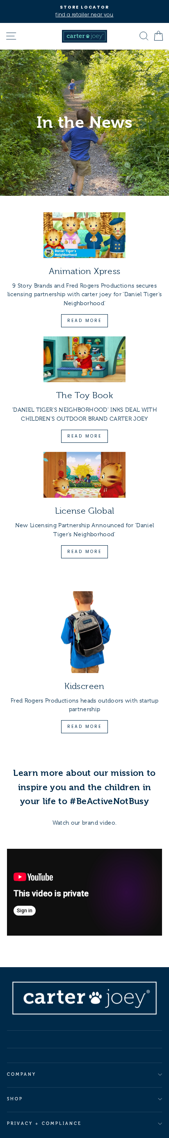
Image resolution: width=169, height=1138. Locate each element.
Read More (84, 320)
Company (21, 1074)
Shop (15, 1099)
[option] (84, 11)
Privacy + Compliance (44, 1123)
